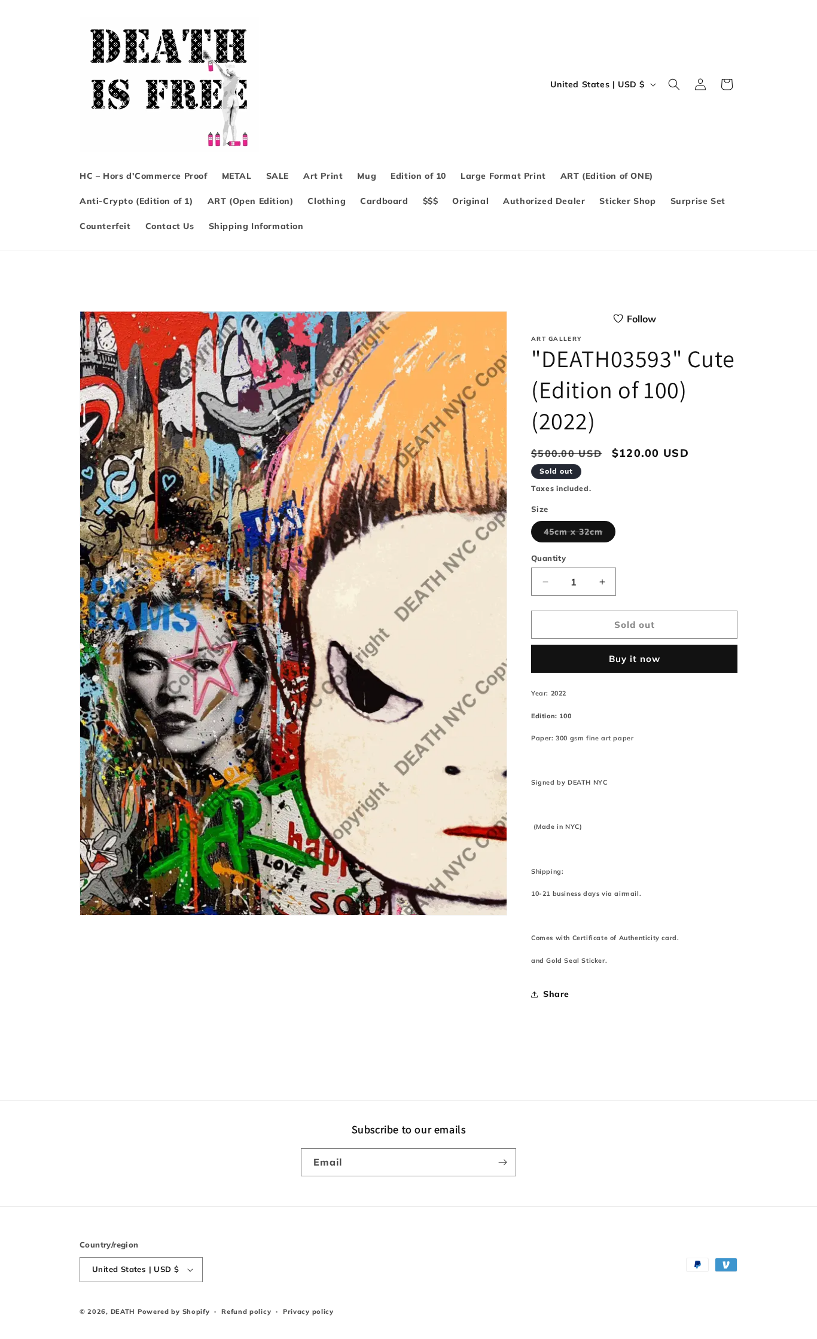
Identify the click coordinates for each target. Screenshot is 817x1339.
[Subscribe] (502, 1162)
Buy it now (634, 658)
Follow (641, 319)
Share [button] (556, 994)
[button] (674, 84)
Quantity (548, 558)
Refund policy (246, 1311)
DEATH (124, 1311)
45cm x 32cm (579, 534)
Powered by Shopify (174, 1311)
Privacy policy (308, 1311)
